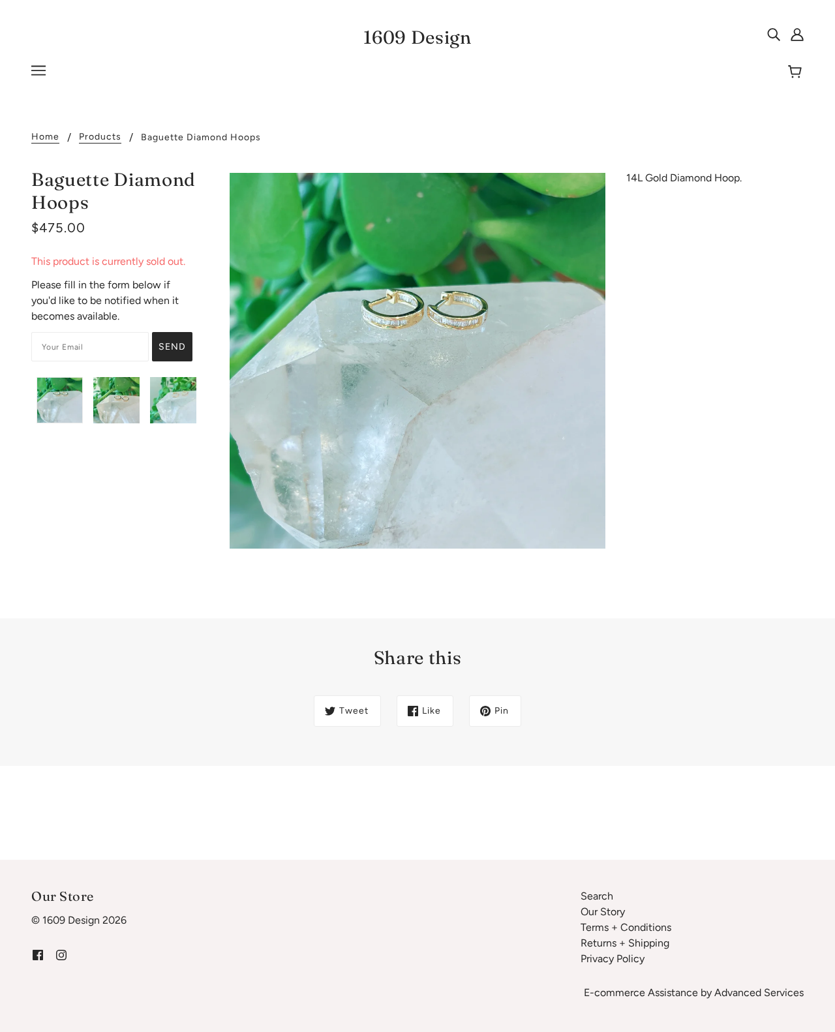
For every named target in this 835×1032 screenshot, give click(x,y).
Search (597, 896)
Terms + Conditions (626, 927)
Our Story (603, 911)
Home (45, 137)
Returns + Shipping (625, 943)
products (100, 137)
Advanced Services (759, 992)
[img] (773, 34)
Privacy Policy (613, 958)
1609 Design (417, 37)
